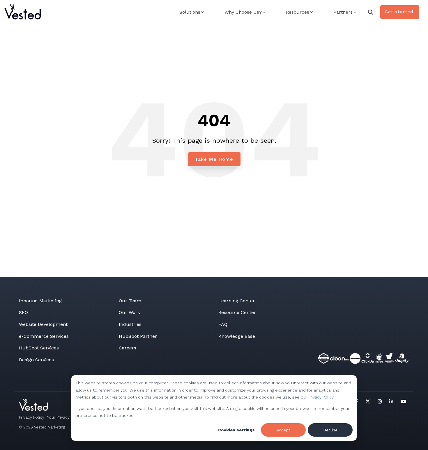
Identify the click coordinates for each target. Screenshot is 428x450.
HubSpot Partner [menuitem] (138, 336)
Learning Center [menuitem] (236, 300)
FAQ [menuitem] (222, 324)
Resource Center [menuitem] (237, 312)
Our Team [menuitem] (130, 300)
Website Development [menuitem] (43, 324)
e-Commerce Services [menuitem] (44, 336)
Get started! (400, 12)
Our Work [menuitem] (129, 312)
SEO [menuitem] (23, 312)
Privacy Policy (320, 397)
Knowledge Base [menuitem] (236, 336)
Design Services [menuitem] (36, 359)
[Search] (370, 12)
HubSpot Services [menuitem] (39, 348)
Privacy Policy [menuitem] (31, 417)
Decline (330, 430)
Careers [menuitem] (127, 348)
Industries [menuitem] (130, 324)
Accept (283, 430)
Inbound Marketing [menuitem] (40, 300)
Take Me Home (214, 159)
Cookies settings (236, 430)
